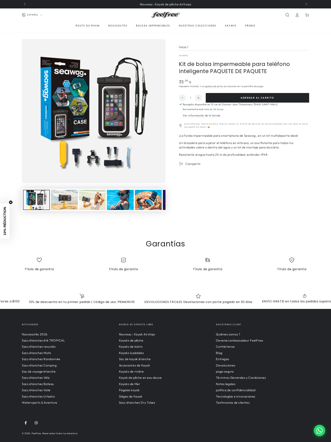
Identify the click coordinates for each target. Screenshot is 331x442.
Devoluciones (225, 365)
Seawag (183, 55)
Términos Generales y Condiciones (241, 377)
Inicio (183, 47)
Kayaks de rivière (131, 371)
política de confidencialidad (235, 390)
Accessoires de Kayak (134, 365)
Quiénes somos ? (228, 334)
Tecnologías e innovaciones (235, 396)
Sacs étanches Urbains (38, 396)
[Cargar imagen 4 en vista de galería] (120, 200)
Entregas (222, 359)
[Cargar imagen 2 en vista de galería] (64, 200)
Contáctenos (225, 346)
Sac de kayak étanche (135, 359)
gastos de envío (214, 86)
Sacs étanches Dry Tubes (137, 402)
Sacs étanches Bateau (38, 384)
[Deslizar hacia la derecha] (306, 4)
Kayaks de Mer (129, 384)
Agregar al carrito (257, 97)
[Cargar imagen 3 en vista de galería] (92, 200)
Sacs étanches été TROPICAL (43, 340)
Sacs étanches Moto (36, 353)
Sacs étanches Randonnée (41, 359)
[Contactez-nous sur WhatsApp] (319, 430)
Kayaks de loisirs (131, 346)
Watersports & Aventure (39, 402)
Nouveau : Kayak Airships (137, 334)
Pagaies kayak (129, 390)
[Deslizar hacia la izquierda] (25, 4)
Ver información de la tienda (201, 115)
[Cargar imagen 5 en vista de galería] (148, 200)
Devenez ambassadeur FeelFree (239, 340)
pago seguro (225, 371)
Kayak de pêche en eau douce (140, 377)
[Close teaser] (11, 202)
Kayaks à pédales (131, 353)
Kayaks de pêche (131, 340)
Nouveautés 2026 (35, 334)
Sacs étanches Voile (36, 390)
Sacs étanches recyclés (39, 346)
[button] (287, 15)
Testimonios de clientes (233, 402)
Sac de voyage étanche (39, 371)
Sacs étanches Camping (39, 365)
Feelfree (36, 433)
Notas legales (225, 384)
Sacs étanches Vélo (36, 377)
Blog (219, 353)
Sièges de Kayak (131, 396)
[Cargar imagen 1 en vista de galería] (36, 200)
